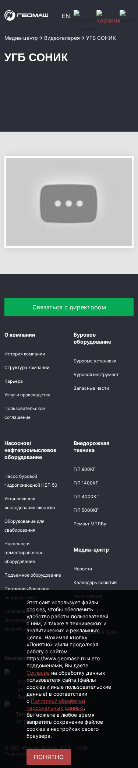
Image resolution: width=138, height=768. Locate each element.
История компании (24, 354)
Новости (83, 568)
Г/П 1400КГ (86, 483)
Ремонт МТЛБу (90, 524)
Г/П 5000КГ (86, 510)
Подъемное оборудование (32, 575)
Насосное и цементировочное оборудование (23, 552)
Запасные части (91, 388)
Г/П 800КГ (85, 469)
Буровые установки (95, 361)
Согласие (38, 673)
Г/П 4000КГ (86, 496)
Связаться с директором (69, 307)
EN (66, 16)
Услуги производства (27, 394)
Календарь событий (95, 582)
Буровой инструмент (96, 374)
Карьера (13, 381)
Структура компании (26, 367)
